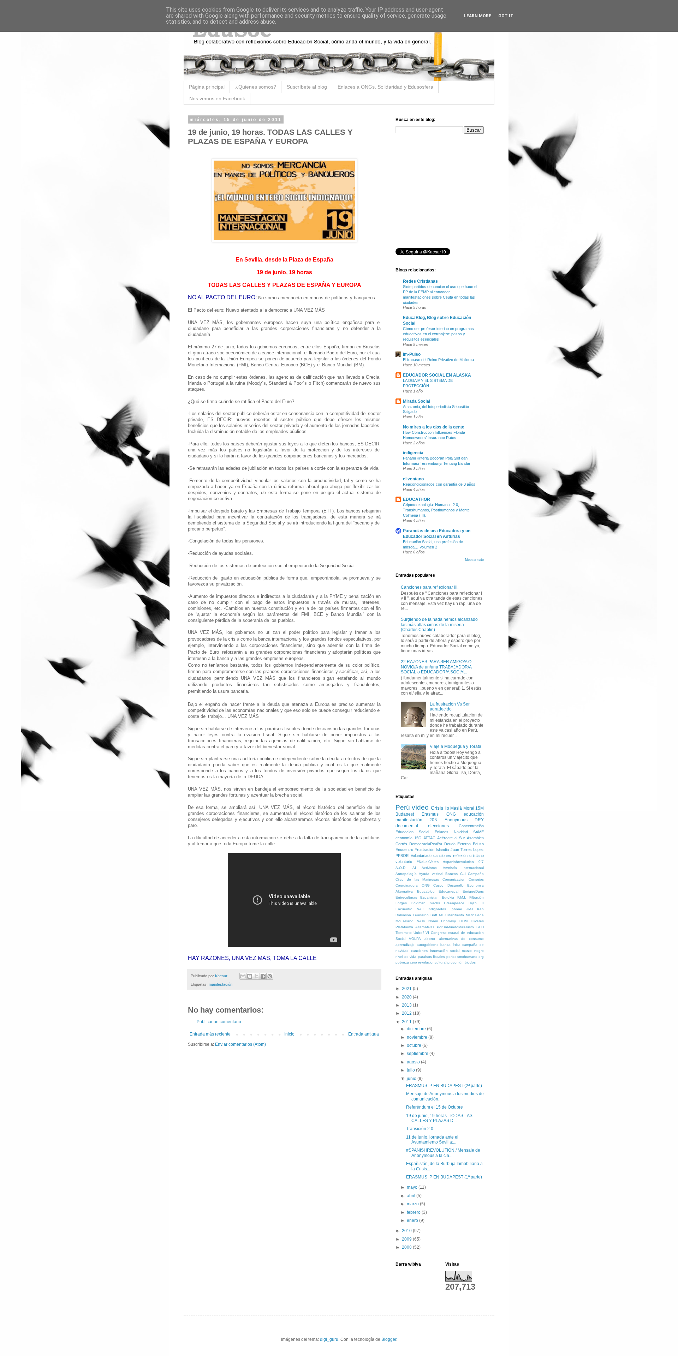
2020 (407, 997)
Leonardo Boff (425, 915)
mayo (412, 1187)
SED (480, 927)
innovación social (444, 951)
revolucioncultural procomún (441, 962)
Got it (505, 15)
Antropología (406, 874)
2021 (407, 988)
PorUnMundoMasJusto (455, 927)
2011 (407, 1021)
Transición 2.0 (419, 1128)
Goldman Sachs (425, 903)
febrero (414, 1212)
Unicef (419, 933)
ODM (463, 921)
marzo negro (473, 951)
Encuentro (404, 849)
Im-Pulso (412, 354)
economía (404, 838)
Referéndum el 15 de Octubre (434, 1107)
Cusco (438, 885)
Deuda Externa (457, 844)
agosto (414, 1062)
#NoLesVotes (428, 862)
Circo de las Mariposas (417, 879)
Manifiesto (455, 915)
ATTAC (429, 838)
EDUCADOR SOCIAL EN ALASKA (437, 375)
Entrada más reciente (210, 1034)
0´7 (481, 862)
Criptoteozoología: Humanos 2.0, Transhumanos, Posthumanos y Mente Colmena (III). (436, 510)
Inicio (289, 1034)
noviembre (417, 1037)
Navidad (461, 832)
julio (411, 1070)
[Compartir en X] (256, 976)
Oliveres (477, 921)
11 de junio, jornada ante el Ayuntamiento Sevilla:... (432, 1140)
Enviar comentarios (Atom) (240, 1044)
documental (407, 825)
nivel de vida (406, 957)
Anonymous (456, 819)
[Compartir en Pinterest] (269, 976)
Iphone (456, 909)
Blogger (388, 1339)
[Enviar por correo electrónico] (242, 976)
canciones (419, 951)
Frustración (424, 849)
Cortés (401, 844)
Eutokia (448, 897)
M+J (442, 915)
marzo (413, 1203)
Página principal (207, 87)
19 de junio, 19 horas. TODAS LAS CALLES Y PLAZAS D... (439, 1118)
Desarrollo (455, 885)
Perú (403, 807)
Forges (401, 903)
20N (433, 819)
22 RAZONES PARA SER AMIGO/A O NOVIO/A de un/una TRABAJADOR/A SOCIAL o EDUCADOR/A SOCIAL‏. (436, 666)
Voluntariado (421, 855)
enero (413, 1220)
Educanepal (448, 891)
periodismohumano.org (465, 957)
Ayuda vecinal (431, 874)
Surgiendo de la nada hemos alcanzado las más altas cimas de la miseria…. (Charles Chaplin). (439, 624)
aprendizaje (405, 945)
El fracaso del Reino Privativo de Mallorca (438, 360)
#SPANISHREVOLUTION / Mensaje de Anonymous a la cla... (443, 1153)
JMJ (469, 909)
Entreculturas (406, 897)
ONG (451, 814)
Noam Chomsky (442, 921)
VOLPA (415, 939)
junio (412, 1078)
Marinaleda (475, 915)
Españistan (429, 897)
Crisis (437, 808)
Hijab (473, 903)
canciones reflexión (450, 855)
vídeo (420, 807)
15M (479, 808)
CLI (463, 874)
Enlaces (441, 832)
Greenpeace (454, 903)
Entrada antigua (363, 1034)
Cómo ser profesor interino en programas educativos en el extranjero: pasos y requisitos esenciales (438, 333)
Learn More (477, 15)
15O (418, 838)
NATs (421, 921)
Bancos (451, 874)
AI (414, 868)
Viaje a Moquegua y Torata (455, 746)
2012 (407, 1013)
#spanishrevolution (458, 862)
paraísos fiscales (431, 957)
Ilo (447, 808)
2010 (407, 1230)
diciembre (417, 1028)
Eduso (478, 844)
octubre (414, 1045)
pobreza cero (406, 962)
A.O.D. (401, 868)
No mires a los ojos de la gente (433, 427)
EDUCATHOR (416, 499)
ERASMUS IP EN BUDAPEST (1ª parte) (444, 1177)
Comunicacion (453, 879)
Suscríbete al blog (307, 87)
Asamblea (475, 838)
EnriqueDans (473, 891)
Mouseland (405, 921)
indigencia (413, 452)
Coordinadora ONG (413, 885)
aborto (429, 939)
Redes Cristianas (420, 281)
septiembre (418, 1053)
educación (474, 814)
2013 (407, 1005)
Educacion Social (412, 832)
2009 (407, 1239)
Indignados (437, 909)
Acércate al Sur (451, 838)
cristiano (476, 855)
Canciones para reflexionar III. (429, 587)
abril (411, 1195)
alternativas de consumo (461, 939)
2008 (407, 1247)
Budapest (405, 814)
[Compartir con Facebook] (263, 976)
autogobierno (428, 945)
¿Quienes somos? (255, 87)
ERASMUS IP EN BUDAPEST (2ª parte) (444, 1085)
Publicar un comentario (219, 1021)
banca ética (450, 945)
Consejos (476, 879)
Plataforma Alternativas (415, 927)
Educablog (426, 891)
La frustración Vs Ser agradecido (450, 707)
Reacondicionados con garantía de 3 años (439, 484)
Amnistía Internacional (463, 868)
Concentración (471, 826)
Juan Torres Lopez (467, 849)
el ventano (413, 478)
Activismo (429, 868)
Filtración (476, 897)
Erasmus (430, 814)
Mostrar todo (474, 560)
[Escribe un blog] (249, 976)
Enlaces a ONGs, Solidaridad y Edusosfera (385, 87)
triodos (470, 962)
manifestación (220, 984)
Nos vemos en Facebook (217, 98)
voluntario (404, 861)
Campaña (476, 874)
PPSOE (402, 855)
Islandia (442, 849)
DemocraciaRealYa (425, 844)
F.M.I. (461, 897)
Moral (468, 808)
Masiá (456, 808)
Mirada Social (416, 401)
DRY (479, 819)
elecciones (438, 825)
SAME (478, 832)
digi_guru (329, 1339)
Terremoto (404, 933)
